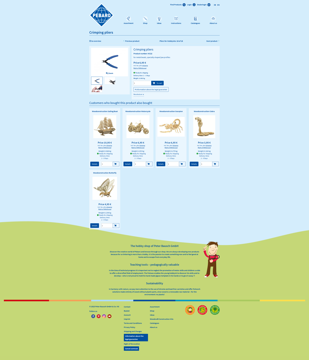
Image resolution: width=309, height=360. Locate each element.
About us (213, 23)
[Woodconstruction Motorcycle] (137, 126)
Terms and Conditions (133, 323)
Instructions (176, 23)
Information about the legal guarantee (151, 89)
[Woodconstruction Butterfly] (104, 188)
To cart (159, 83)
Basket (127, 311)
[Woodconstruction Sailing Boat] (104, 126)
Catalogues (195, 23)
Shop (145, 23)
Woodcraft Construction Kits (161, 319)
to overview (96, 41)
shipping (145, 65)
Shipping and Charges (133, 331)
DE (215, 5)
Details (94, 164)
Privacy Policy (129, 327)
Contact (127, 307)
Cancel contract (131, 348)
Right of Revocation (132, 344)
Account (127, 315)
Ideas (159, 23)
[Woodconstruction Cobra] (204, 126)
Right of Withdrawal (139, 68)
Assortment (128, 23)
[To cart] (116, 164)
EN (218, 5)
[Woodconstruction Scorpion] (171, 127)
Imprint (127, 319)
